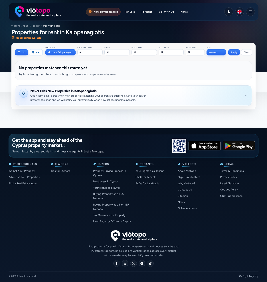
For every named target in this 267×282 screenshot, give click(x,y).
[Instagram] (125, 263)
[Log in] (228, 11)
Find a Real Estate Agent (24, 183)
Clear (246, 52)
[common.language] (239, 11)
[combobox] (60, 52)
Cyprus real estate (189, 177)
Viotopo (16, 26)
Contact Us (185, 189)
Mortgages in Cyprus (106, 181)
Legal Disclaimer (230, 183)
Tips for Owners (60, 171)
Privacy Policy (228, 177)
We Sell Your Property (22, 171)
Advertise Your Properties (24, 177)
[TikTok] (150, 263)
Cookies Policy (229, 189)
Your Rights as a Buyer (106, 187)
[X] (133, 263)
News (181, 202)
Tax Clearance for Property (109, 215)
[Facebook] (116, 263)
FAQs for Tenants (145, 177)
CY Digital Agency (248, 276)
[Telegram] (142, 263)
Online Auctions (187, 208)
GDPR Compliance (231, 196)
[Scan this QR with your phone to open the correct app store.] (179, 146)
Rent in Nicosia (31, 26)
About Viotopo (187, 171)
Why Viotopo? (186, 183)
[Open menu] (250, 11)
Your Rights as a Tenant (149, 171)
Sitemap (183, 196)
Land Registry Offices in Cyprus (112, 221)
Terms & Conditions (232, 171)
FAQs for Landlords (147, 183)
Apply (234, 52)
